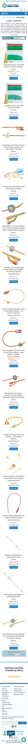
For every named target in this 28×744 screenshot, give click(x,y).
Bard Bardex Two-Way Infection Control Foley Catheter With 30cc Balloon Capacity (14, 147)
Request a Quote (18, 694)
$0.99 (15, 522)
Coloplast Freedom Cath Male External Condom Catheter (13, 66)
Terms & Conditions (19, 692)
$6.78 (15, 276)
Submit (22, 723)
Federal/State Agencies (5, 693)
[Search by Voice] (21, 10)
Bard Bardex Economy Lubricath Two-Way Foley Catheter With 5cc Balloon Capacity (14, 636)
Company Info (6, 686)
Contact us (5, 691)
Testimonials (5, 696)
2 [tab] (8, 681)
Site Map (4, 711)
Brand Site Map (6, 702)
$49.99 (15, 235)
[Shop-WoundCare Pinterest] (15, 726)
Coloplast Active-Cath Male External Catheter (13, 107)
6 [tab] (17, 681)
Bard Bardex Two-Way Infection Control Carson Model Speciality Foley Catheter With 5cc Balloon (13, 228)
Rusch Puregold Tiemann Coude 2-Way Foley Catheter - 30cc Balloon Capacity (13, 352)
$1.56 (15, 483)
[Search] (24, 9)
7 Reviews (17, 71)
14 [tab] (20, 683)
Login (24, 1)
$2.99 (15, 112)
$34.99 (16, 402)
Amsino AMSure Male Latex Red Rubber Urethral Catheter (13, 517)
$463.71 (16, 601)
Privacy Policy (17, 689)
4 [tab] (13, 681)
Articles (4, 701)
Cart (19, 1)
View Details (13, 78)
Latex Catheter (14, 21)
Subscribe (5, 714)
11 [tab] (13, 683)
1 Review (17, 359)
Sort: (12, 38)
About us (4, 689)
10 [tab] (10, 683)
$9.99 (15, 318)
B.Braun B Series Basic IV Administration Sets (13, 556)
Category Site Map (7, 704)
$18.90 (15, 154)
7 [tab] (20, 681)
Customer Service (19, 686)
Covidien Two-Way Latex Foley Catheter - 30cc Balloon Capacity (13, 437)
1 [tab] (6, 681)
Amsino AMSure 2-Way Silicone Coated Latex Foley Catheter (13, 477)
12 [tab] (15, 683)
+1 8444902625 (12, 1)
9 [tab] (8, 683)
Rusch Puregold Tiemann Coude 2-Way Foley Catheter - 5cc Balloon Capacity (13, 311)
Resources (5, 698)
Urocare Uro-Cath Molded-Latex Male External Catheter (13, 188)
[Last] (18, 654)
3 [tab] (10, 681)
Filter (4, 38)
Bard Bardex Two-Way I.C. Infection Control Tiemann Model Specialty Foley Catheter (13, 395)
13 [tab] (17, 683)
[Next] (16, 654)
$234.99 (16, 562)
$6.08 (15, 643)
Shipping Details (18, 691)
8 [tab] (22, 681)
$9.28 (15, 444)
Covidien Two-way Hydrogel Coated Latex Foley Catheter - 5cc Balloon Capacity (13, 269)
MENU (4, 13)
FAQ (3, 706)
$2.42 (15, 193)
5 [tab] (15, 681)
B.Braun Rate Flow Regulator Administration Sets (13, 596)
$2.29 (15, 73)
